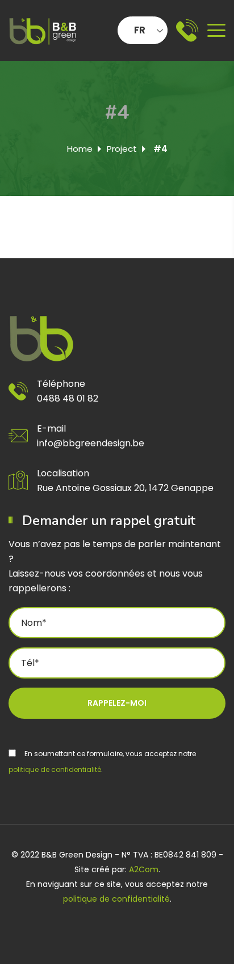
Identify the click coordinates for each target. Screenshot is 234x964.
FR (139, 30)
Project (122, 149)
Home (80, 149)
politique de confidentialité (55, 769)
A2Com (143, 869)
